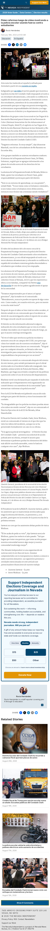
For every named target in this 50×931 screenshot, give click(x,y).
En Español (18, 39)
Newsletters (29, 919)
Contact (21, 919)
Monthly (25, 643)
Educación (6, 39)
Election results (40, 13)
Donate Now (25, 675)
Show (25, 903)
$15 (14, 652)
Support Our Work (39, 3)
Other (36, 660)
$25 (36, 652)
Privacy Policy (7, 919)
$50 (14, 660)
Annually (35, 643)
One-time (15, 643)
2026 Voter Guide (10, 13)
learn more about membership (33, 667)
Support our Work (9, 923)
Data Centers (26, 13)
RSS (15, 919)
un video (17, 91)
